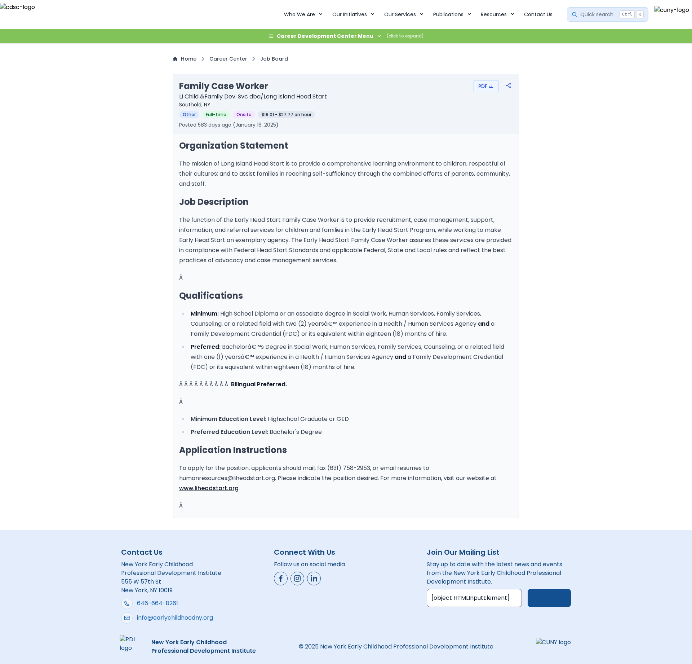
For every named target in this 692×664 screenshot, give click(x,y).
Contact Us (538, 14)
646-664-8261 (157, 603)
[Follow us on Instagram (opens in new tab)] (297, 578)
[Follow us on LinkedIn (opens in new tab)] (314, 578)
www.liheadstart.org (209, 488)
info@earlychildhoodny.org (175, 618)
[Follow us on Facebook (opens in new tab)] (281, 578)
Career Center (228, 58)
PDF (482, 86)
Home (188, 58)
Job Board (274, 58)
